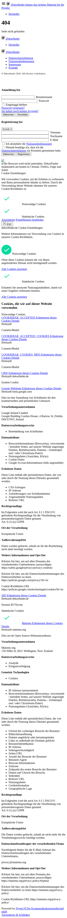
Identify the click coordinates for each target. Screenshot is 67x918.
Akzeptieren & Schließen (15, 914)
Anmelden (23, 114)
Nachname (56, 136)
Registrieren (24, 154)
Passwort (44, 100)
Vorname (55, 132)
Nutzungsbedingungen (21, 61)
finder (13, 38)
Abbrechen (8, 114)
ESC (9, 224)
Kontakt (13, 67)
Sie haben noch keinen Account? (19, 111)
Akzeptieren (8, 219)
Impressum (15, 64)
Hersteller (14, 13)
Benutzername (44, 97)
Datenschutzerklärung (21, 58)
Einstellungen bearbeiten (30, 219)
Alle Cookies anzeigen (14, 269)
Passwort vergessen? (13, 107)
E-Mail (54, 139)
